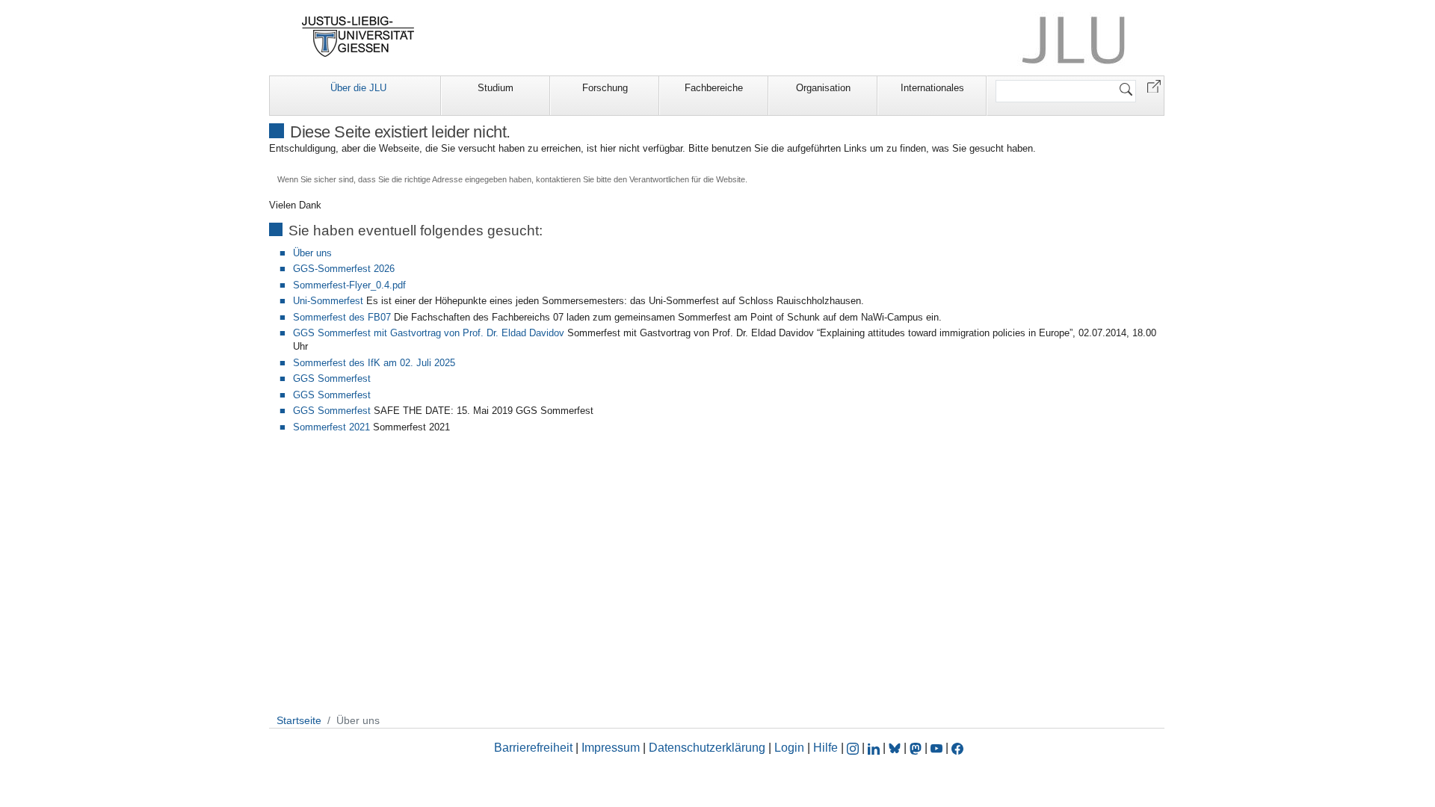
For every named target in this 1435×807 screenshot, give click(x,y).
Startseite (299, 720)
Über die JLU (358, 87)
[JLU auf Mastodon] (917, 747)
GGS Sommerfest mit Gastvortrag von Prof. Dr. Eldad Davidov (428, 332)
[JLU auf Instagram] (854, 747)
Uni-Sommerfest (328, 300)
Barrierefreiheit (533, 747)
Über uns (312, 253)
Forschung (605, 87)
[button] (1154, 85)
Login (790, 747)
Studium (495, 87)
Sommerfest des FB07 (342, 317)
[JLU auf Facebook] (957, 747)
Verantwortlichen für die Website (687, 179)
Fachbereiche (714, 87)
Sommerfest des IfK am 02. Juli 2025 (374, 362)
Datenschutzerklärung (707, 747)
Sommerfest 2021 (331, 427)
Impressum (610, 747)
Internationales (932, 87)
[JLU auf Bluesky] (896, 747)
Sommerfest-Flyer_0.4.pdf (349, 285)
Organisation (823, 87)
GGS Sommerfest (332, 378)
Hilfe (825, 747)
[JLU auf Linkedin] (875, 747)
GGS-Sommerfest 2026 (344, 268)
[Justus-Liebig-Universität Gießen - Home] (358, 36)
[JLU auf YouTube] (936, 747)
